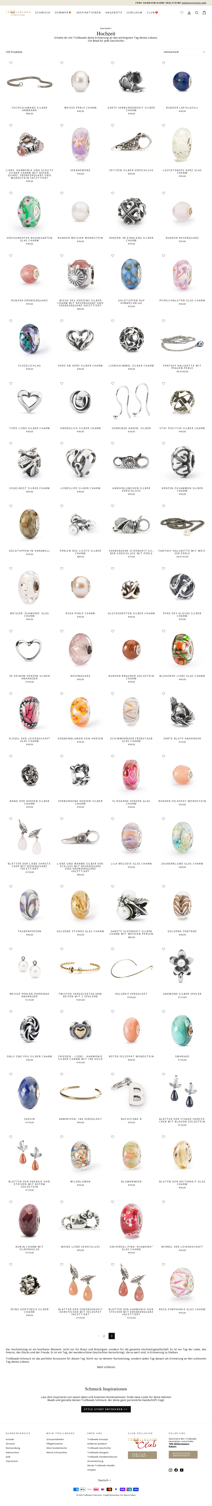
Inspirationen (88, 12)
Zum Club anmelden (139, 1455)
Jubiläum (134, 12)
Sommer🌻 (63, 12)
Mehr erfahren (106, 1367)
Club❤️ (152, 12)
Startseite (105, 28)
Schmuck (42, 12)
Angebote (113, 12)
